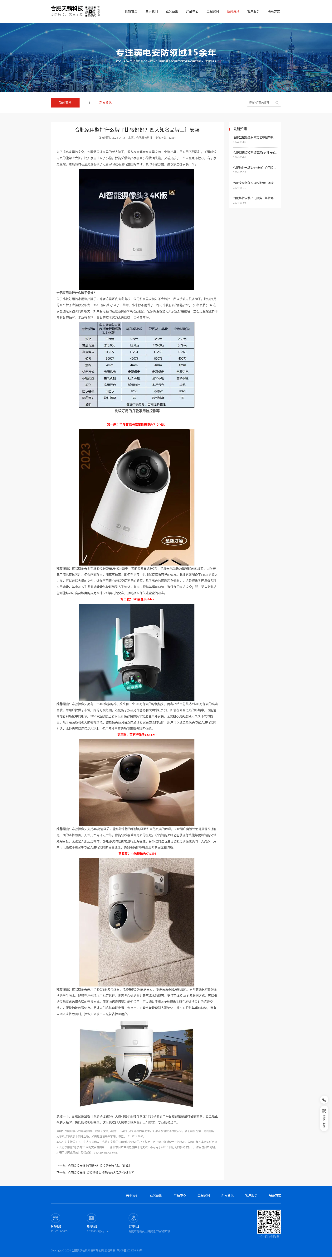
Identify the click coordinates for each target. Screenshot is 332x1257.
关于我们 (151, 11)
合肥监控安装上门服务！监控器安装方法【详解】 (99, 1165)
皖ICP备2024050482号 (130, 1250)
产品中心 (192, 11)
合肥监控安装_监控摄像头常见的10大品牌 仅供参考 (101, 1172)
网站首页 (131, 11)
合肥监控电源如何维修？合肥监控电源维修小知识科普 (267, 167)
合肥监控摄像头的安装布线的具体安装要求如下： (265, 137)
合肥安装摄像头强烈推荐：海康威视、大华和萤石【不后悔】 (272, 182)
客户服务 (253, 11)
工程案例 (213, 11)
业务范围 (172, 11)
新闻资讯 (105, 102)
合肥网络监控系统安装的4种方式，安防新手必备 (264, 152)
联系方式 (274, 11)
